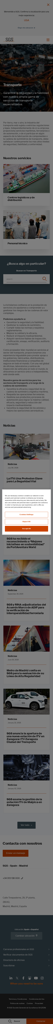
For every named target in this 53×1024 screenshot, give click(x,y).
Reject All (26, 522)
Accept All (26, 529)
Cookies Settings (26, 515)
